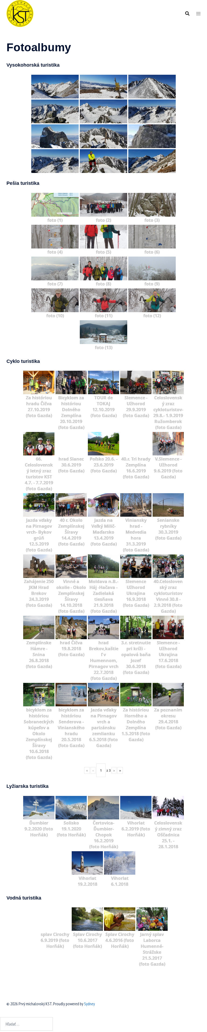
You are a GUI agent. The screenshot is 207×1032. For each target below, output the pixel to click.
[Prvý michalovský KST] (19, 13)
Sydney (89, 1003)
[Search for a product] (187, 13)
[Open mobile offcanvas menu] (198, 13)
